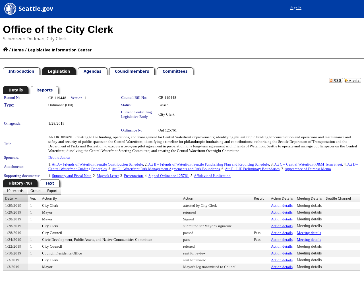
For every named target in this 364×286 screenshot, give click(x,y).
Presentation (133, 176)
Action (188, 198)
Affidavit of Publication (212, 176)
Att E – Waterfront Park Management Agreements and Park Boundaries (166, 169)
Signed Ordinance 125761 (168, 176)
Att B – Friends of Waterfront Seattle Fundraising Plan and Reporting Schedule (208, 164)
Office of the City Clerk (58, 29)
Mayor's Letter (108, 176)
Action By (49, 198)
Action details (282, 205)
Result (259, 198)
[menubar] (32, 191)
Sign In (295, 8)
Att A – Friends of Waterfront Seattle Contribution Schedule (97, 164)
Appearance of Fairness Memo (308, 169)
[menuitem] (15, 190)
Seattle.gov (35, 8)
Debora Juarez (59, 157)
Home (18, 50)
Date (9, 198)
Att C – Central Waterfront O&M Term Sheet (308, 164)
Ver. (33, 198)
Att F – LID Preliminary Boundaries (252, 169)
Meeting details (309, 233)
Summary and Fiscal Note (71, 176)
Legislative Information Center (60, 50)
